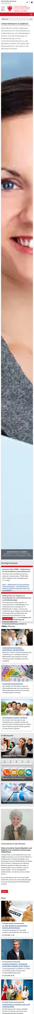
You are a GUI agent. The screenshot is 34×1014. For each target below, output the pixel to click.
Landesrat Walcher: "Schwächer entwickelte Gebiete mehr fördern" (16, 965)
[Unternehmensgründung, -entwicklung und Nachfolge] (17, 637)
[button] (31, 19)
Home (6, 19)
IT (29, 2)
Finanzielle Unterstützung (12, 684)
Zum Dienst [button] (7, 619)
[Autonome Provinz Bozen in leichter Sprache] (32, 2)
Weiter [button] (4, 891)
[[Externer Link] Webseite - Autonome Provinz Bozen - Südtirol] (19, 8)
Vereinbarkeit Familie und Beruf (14, 717)
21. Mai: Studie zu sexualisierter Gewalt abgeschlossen (14, 926)
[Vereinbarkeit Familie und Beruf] (17, 707)
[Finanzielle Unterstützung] (17, 673)
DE (27, 2)
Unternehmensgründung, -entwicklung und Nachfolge (13, 649)
